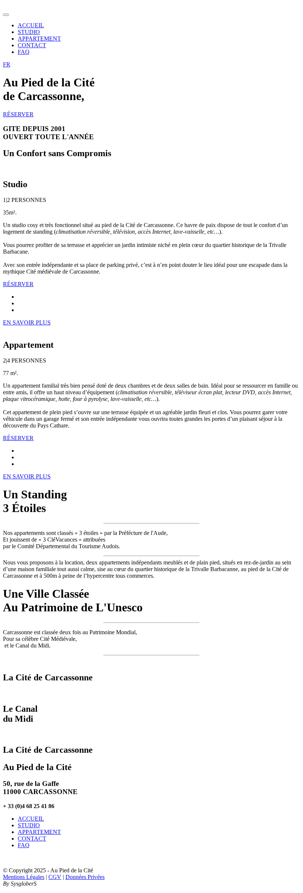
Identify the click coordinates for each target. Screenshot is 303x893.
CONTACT (32, 45)
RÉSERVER (18, 114)
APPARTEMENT (39, 38)
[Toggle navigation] (6, 15)
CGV (54, 877)
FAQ (24, 52)
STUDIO (29, 32)
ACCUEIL (31, 25)
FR (6, 64)
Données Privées (85, 877)
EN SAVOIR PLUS (27, 322)
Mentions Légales (23, 877)
